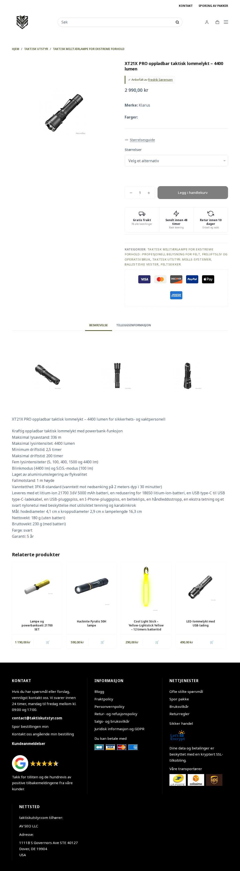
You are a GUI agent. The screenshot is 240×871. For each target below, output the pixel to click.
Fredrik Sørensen (160, 79)
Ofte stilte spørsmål (186, 691)
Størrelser (133, 149)
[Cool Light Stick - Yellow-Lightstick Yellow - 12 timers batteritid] (146, 587)
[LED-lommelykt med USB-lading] (201, 587)
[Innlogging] (207, 22)
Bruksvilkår (179, 706)
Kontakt (186, 6)
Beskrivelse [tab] (98, 325)
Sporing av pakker (213, 6)
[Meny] (226, 22)
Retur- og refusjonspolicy (115, 713)
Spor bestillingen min (30, 726)
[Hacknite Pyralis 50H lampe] (91, 587)
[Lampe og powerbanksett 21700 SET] (37, 587)
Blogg (99, 691)
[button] (140, 140)
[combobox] (117, 22)
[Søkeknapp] (177, 22)
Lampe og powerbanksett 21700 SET (37, 625)
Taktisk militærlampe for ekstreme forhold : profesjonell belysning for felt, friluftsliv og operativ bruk (176, 254)
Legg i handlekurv (193, 192)
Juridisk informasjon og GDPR (119, 728)
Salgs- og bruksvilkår (112, 721)
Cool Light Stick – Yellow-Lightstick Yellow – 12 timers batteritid (146, 625)
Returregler (179, 713)
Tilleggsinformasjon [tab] (133, 325)
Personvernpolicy (109, 706)
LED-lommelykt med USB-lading (200, 623)
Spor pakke (179, 699)
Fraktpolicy (103, 699)
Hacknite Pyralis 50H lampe (91, 623)
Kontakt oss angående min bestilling (43, 734)
